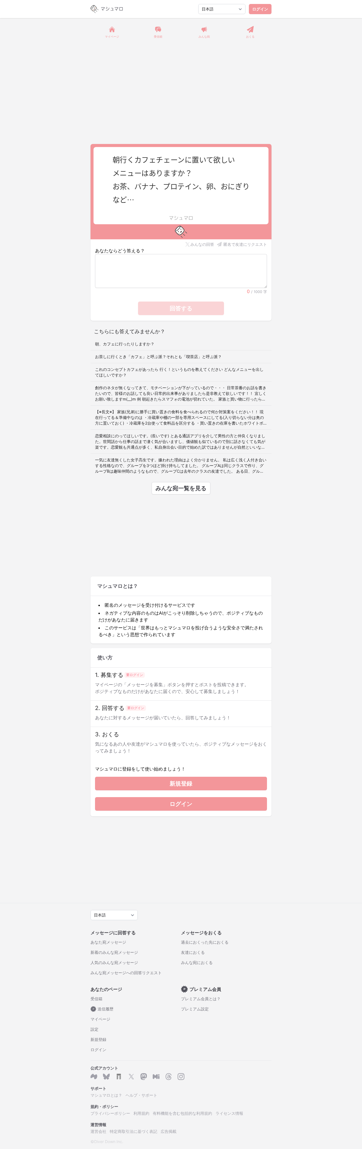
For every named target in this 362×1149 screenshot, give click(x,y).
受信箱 (96, 998)
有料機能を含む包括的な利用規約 (182, 1113)
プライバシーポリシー (110, 1113)
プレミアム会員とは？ (201, 998)
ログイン (260, 9)
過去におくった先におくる (205, 942)
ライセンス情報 (229, 1113)
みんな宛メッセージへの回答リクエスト (126, 972)
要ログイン (134, 675)
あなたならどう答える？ (120, 250)
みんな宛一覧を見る (181, 488)
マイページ (100, 1019)
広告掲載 (168, 1131)
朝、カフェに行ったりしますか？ (124, 343)
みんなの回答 (202, 244)
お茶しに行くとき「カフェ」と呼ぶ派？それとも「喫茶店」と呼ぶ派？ (158, 356)
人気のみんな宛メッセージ (114, 962)
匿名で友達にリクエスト (245, 244)
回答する (181, 308)
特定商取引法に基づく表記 (133, 1131)
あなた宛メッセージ (108, 942)
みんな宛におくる (197, 962)
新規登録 (181, 783)
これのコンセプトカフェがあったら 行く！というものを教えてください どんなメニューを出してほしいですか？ (179, 372)
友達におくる (193, 952)
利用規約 (141, 1113)
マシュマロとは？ (106, 1095)
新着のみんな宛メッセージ (114, 952)
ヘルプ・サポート (141, 1095)
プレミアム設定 (195, 1008)
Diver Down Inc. (108, 1141)
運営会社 (98, 1131)
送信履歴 (103, 1008)
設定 (94, 1029)
